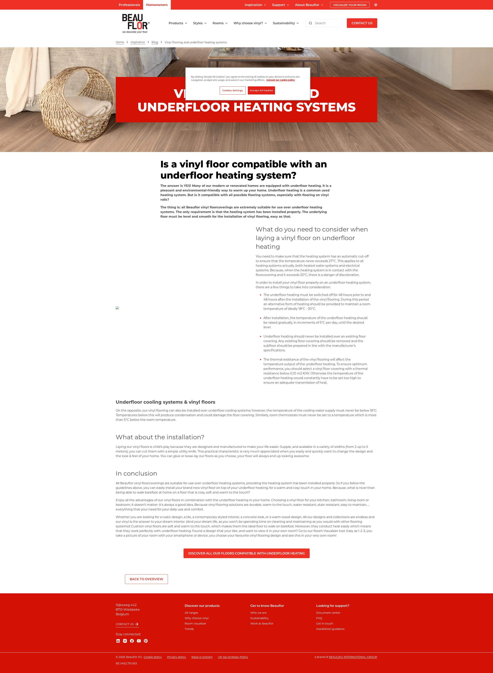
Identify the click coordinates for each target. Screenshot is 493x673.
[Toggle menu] (186, 23)
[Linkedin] (118, 641)
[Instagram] (125, 641)
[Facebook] (132, 641)
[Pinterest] (145, 641)
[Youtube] (139, 641)
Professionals (129, 5)
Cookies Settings (232, 90)
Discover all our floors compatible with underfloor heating (246, 553)
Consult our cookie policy (280, 79)
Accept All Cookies (261, 90)
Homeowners (157, 5)
